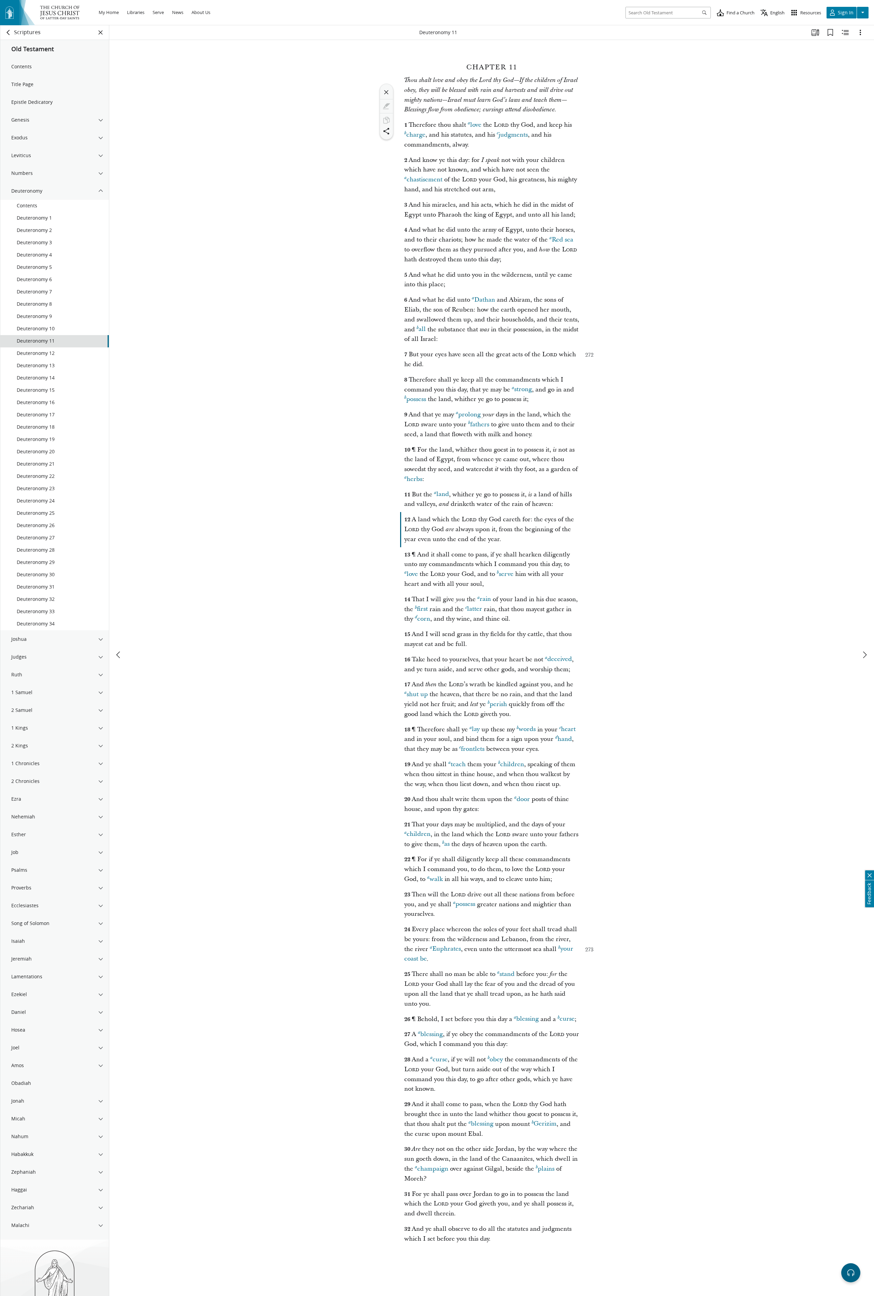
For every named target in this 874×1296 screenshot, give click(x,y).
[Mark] (386, 106)
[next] (864, 655)
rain (485, 599)
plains (546, 1168)
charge (415, 134)
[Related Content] (845, 32)
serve (506, 574)
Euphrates (446, 949)
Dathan (484, 299)
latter (474, 609)
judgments (513, 134)
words (527, 729)
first (422, 609)
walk (436, 879)
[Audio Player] (850, 1272)
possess (416, 399)
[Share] (386, 131)
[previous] (119, 655)
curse (567, 1019)
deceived (559, 659)
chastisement (424, 179)
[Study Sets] (815, 32)
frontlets (472, 749)
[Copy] (386, 120)
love (475, 125)
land (442, 494)
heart (568, 729)
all (422, 329)
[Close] (386, 92)
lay (476, 729)
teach (458, 764)
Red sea (562, 239)
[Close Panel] (100, 32)
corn (423, 619)
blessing (527, 1019)
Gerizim (545, 1124)
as (447, 844)
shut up (417, 694)
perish (498, 704)
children (512, 764)
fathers (479, 424)
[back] (8, 32)
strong (523, 389)
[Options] (860, 32)
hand (565, 739)
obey (496, 1059)
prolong (469, 414)
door (523, 799)
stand (506, 974)
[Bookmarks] (830, 32)
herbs (414, 479)
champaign (432, 1168)
